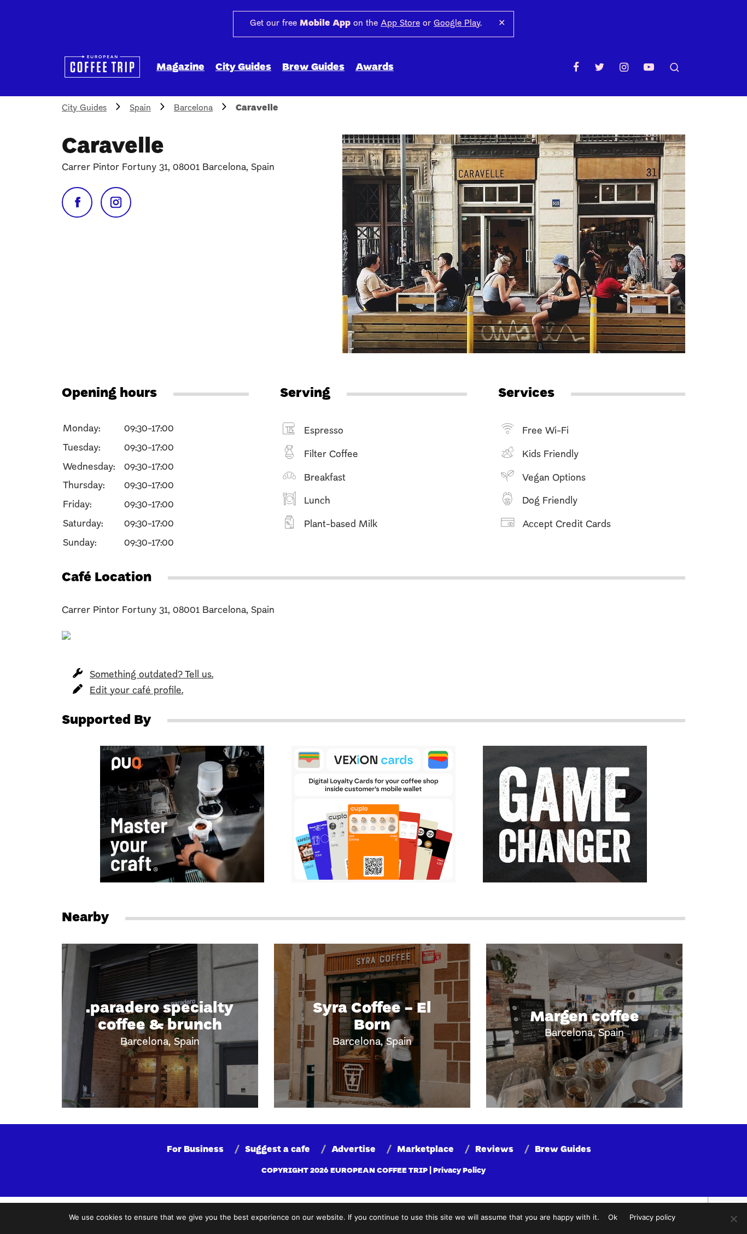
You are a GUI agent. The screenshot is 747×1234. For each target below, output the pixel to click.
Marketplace (425, 1149)
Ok (612, 1217)
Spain (140, 108)
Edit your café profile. (136, 690)
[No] (733, 1218)
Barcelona (193, 108)
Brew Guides (313, 67)
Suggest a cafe (277, 1149)
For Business (195, 1149)
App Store (400, 23)
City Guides (243, 67)
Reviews (494, 1149)
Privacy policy (652, 1217)
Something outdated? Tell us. (151, 675)
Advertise (353, 1149)
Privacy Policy (459, 1170)
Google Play (457, 23)
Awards (374, 67)
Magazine (180, 67)
